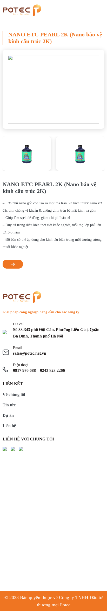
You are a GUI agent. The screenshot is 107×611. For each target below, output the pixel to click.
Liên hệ (9, 426)
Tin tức (9, 405)
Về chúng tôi (14, 394)
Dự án (8, 415)
